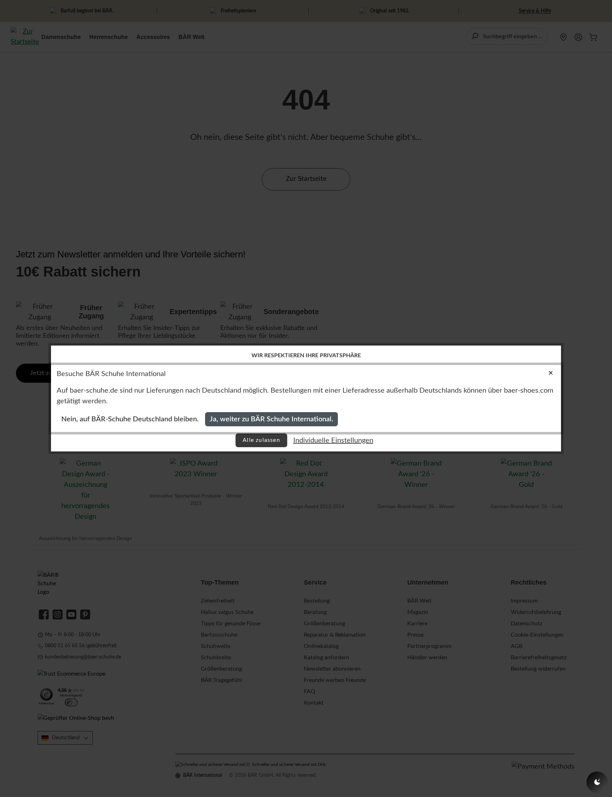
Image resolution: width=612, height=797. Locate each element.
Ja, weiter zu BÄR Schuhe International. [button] (271, 419)
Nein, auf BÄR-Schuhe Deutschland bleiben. (130, 419)
